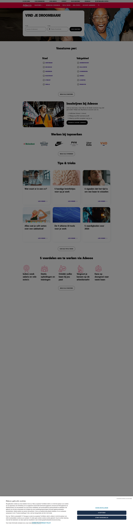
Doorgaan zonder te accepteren (124, 498)
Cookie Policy (36, 523)
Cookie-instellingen (101, 507)
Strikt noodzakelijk (101, 517)
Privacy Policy (46, 523)
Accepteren (101, 512)
